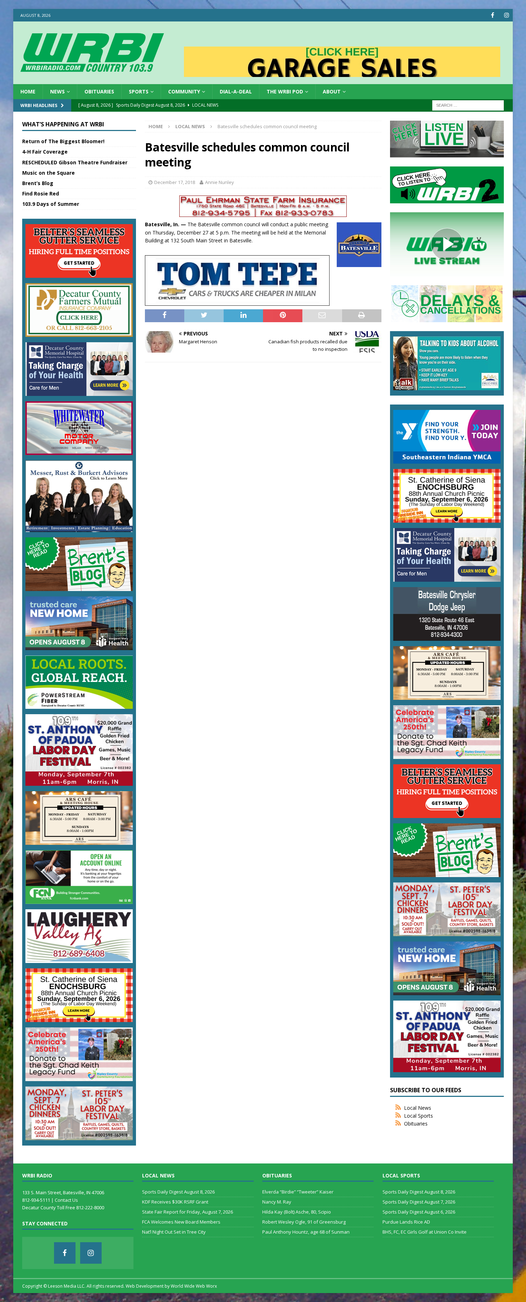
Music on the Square (48, 172)
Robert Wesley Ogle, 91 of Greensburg (304, 1222)
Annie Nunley (219, 182)
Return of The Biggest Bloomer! (63, 141)
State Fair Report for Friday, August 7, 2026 (187, 1212)
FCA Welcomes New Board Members (181, 1222)
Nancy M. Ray (276, 1202)
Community (184, 91)
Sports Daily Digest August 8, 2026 (178, 1192)
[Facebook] (492, 15)
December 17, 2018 (174, 182)
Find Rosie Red (40, 193)
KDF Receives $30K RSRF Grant (175, 1202)
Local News (417, 1107)
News (57, 91)
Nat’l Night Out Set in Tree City (174, 1232)
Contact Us (66, 1200)
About (332, 91)
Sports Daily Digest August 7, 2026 (419, 1202)
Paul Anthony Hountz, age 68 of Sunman (306, 1232)
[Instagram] (506, 15)
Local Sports (418, 1115)
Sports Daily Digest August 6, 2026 (419, 1212)
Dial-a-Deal (236, 91)
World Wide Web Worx (194, 1286)
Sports (138, 91)
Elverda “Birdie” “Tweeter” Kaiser (297, 1192)
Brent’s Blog (37, 183)
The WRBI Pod (285, 91)
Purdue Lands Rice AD (406, 1222)
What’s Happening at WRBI (63, 124)
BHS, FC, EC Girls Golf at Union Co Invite (425, 1232)
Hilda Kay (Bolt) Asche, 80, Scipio (296, 1212)
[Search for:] (468, 105)
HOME (27, 91)
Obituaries (99, 91)
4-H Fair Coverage (45, 151)
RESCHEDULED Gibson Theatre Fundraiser (74, 162)
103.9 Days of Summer (50, 203)
